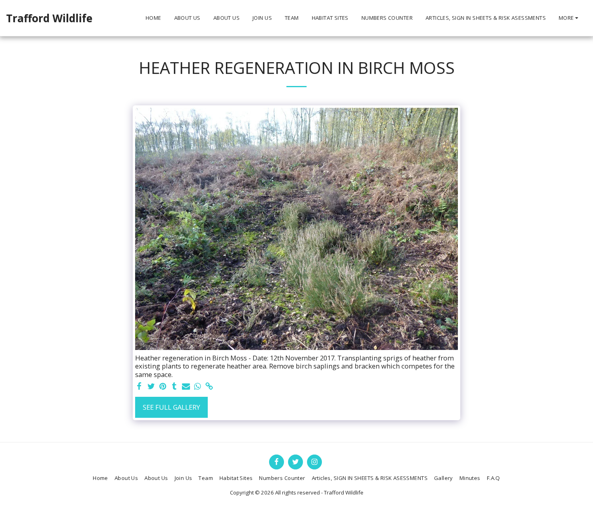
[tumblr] (174, 386)
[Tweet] (151, 386)
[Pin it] (163, 386)
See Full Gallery (171, 407)
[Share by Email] (186, 386)
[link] (209, 386)
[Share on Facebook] (139, 386)
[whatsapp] (197, 386)
